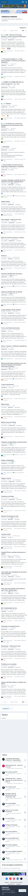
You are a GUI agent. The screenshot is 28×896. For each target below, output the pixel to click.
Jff (13, 203)
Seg (23, 30)
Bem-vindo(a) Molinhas (11, 831)
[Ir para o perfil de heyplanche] (3, 779)
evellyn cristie (15, 386)
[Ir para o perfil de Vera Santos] (2, 51)
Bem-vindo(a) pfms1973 (11, 772)
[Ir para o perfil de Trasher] (2, 359)
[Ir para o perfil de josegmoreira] (2, 77)
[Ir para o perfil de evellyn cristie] (2, 399)
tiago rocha (10, 859)
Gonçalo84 (17, 340)
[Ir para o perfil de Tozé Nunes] (3, 759)
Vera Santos (13, 38)
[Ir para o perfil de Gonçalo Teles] (3, 766)
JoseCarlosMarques (19, 213)
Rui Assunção (17, 416)
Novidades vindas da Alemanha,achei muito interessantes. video (10, 795)
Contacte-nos (11, 884)
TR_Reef (7, 858)
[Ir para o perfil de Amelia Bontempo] (2, 379)
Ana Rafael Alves (11, 826)
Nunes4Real (13, 627)
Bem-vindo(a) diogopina (11, 845)
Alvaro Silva (17, 232)
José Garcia (13, 148)
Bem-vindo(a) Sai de (10, 787)
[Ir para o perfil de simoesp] (2, 437)
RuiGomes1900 (16, 329)
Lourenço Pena (15, 555)
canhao (14, 423)
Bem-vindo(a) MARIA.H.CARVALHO (13, 851)
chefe (13, 405)
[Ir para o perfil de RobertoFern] (2, 197)
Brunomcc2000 (18, 566)
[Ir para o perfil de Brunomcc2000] (2, 567)
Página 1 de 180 (14, 30)
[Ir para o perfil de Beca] (2, 473)
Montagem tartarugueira (11, 825)
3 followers (4, 425)
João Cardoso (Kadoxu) (20, 490)
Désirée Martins (14, 239)
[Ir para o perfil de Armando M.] (2, 677)
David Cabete (14, 168)
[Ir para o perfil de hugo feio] (2, 160)
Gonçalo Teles (10, 768)
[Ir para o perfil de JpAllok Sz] (2, 455)
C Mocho (3, 718)
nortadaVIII (13, 221)
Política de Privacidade (16, 882)
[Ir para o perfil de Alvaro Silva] (2, 233)
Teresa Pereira (13, 647)
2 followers (4, 222)
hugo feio (16, 159)
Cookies (18, 884)
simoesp (16, 436)
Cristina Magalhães (17, 479)
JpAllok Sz (14, 443)
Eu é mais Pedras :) (10, 818)
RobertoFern (15, 183)
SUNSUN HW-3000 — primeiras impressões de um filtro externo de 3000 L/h (14, 780)
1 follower (3, 39)
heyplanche (10, 783)
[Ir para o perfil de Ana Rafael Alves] (3, 825)
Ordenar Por (23, 27)
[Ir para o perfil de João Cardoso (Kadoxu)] (2, 491)
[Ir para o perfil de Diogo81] (3, 810)
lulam (16, 99)
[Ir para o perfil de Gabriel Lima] (2, 287)
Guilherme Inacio (14, 591)
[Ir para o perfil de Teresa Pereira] (2, 659)
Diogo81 (9, 813)
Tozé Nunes (10, 761)
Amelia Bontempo (14, 368)
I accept (23, 890)
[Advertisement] (14, 735)
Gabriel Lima (14, 275)
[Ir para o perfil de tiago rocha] (3, 859)
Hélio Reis (13, 685)
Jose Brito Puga (16, 535)
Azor (14, 86)
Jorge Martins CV (16, 257)
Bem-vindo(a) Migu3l (10, 803)
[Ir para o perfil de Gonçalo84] (2, 341)
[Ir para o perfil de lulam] (2, 99)
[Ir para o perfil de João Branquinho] (3, 772)
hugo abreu (15, 311)
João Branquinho (11, 773)
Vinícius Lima (16, 517)
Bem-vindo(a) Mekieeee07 (12, 838)
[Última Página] (26, 30)
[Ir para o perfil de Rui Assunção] (2, 417)
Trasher (12, 347)
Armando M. (13, 665)
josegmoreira (13, 63)
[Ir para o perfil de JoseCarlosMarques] (2, 215)
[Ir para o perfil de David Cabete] (2, 175)
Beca (14, 461)
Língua (6, 882)
